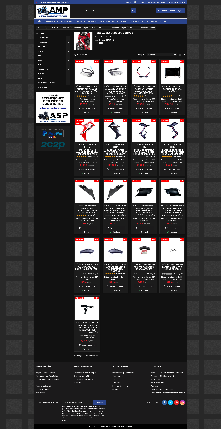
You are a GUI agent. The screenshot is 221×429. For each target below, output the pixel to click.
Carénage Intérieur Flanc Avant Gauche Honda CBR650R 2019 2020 (172, 153)
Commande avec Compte (85, 372)
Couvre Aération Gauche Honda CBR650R (115, 269)
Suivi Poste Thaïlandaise (84, 379)
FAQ (37, 382)
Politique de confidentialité (47, 376)
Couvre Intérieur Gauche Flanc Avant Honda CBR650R (115, 210)
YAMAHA (79, 21)
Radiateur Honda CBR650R (172, 90)
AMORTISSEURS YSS (108, 21)
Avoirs (115, 379)
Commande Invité (81, 376)
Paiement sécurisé (43, 386)
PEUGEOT (42, 74)
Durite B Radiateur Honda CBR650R (144, 268)
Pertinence (162, 54)
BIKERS (91, 21)
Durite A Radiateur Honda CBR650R (172, 268)
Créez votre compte (177, 2)
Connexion (161, 2)
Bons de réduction (120, 386)
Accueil (40, 33)
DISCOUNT (42, 87)
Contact (156, 366)
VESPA (40, 60)
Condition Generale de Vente (48, 379)
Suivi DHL (77, 382)
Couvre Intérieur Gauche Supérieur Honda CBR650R (172, 210)
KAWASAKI (66, 21)
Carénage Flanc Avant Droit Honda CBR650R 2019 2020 (87, 152)
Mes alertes (117, 389)
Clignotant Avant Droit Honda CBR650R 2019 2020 (87, 91)
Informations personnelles (123, 372)
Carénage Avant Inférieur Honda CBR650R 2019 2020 (144, 91)
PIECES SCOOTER (158, 21)
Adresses (116, 382)
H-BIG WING (50, 21)
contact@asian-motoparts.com (56, 2)
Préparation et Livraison (45, 372)
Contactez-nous (42, 389)
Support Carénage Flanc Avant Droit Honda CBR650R (87, 327)
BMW (123, 21)
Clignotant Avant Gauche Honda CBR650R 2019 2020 (115, 91)
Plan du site (40, 392)
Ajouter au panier (87, 108)
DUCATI (134, 21)
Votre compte (120, 366)
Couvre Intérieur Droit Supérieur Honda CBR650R (144, 210)
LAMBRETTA (43, 69)
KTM (144, 21)
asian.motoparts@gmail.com (163, 389)
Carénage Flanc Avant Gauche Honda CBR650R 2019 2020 (115, 152)
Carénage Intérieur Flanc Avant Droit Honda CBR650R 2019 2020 (144, 153)
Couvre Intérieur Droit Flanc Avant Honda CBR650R (87, 210)
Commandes (118, 376)
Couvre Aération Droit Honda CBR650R (87, 268)
